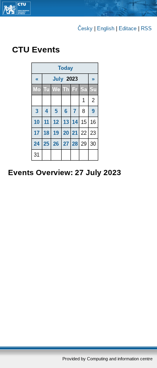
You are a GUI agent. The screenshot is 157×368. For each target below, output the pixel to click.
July (58, 79)
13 (66, 122)
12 (56, 122)
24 (36, 144)
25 (46, 144)
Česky (85, 28)
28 (75, 144)
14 (75, 122)
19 (56, 133)
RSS (146, 28)
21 (75, 133)
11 (46, 122)
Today (65, 68)
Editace (127, 28)
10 (36, 122)
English (105, 28)
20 (66, 133)
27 (66, 144)
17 (36, 133)
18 (46, 133)
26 (56, 144)
